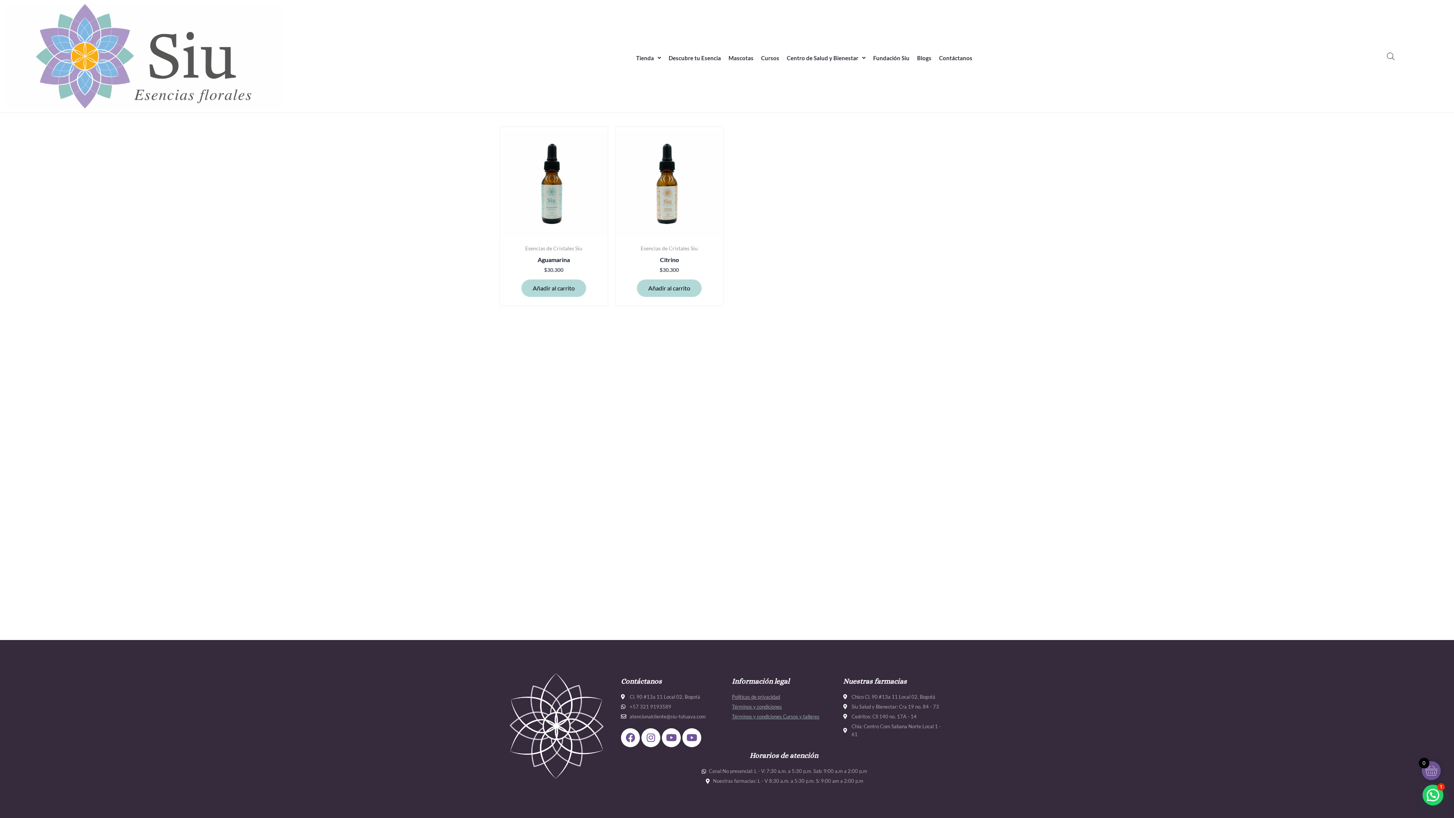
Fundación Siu (891, 58)
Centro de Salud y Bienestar (822, 58)
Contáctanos (955, 58)
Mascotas (741, 58)
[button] (648, 58)
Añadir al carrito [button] (554, 288)
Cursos (770, 58)
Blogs (924, 58)
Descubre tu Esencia (695, 58)
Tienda (645, 58)
